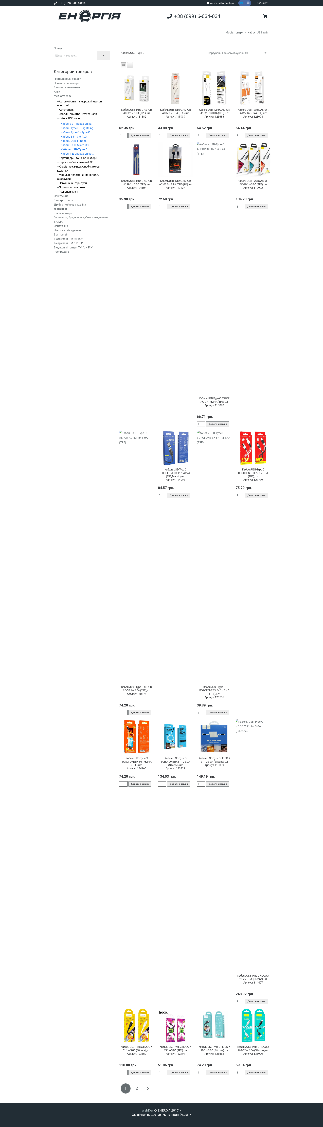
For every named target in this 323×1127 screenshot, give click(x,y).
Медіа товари (234, 32)
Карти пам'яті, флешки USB (76, 162)
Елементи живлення (67, 87)
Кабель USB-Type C (74, 149)
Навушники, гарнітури (73, 183)
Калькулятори (63, 213)
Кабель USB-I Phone (73, 140)
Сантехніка (61, 226)
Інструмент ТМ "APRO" (68, 239)
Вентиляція (61, 234)
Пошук (58, 48)
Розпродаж (61, 251)
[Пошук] (103, 55)
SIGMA (58, 221)
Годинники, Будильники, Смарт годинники (81, 217)
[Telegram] (241, 3)
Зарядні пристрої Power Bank (78, 114)
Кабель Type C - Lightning (77, 128)
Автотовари (66, 109)
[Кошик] (265, 16)
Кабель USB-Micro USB (75, 145)
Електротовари (64, 200)
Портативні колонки (72, 187)
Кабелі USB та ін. (258, 32)
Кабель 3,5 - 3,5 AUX (74, 136)
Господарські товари (67, 78)
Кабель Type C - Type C (75, 132)
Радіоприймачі (68, 191)
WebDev (148, 1110)
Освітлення (61, 196)
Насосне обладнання (67, 230)
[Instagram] (248, 3)
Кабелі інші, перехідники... (77, 153)
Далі (148, 1088)
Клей (57, 91)
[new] (88, 16)
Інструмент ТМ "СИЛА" (68, 243)
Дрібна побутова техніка (70, 204)
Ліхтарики (60, 208)
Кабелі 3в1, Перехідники (76, 123)
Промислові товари (66, 83)
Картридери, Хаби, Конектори (78, 158)
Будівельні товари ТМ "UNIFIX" (73, 247)
